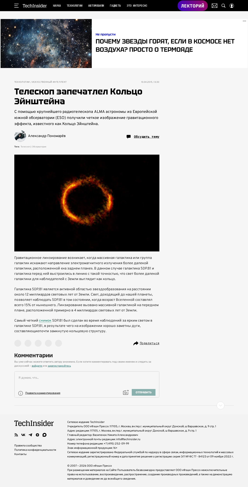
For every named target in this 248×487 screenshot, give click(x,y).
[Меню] (16, 6)
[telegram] (30, 435)
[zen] (37, 435)
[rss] (16, 435)
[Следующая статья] (124, 405)
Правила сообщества (28, 445)
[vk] (23, 435)
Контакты (20, 454)
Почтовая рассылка (214, 6)
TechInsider (35, 5)
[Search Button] (223, 6)
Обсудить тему (146, 137)
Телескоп (25, 146)
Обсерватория (39, 146)
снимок (45, 320)
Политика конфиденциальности (35, 450)
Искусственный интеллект (49, 82)
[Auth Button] (232, 6)
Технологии (22, 82)
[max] (44, 435)
